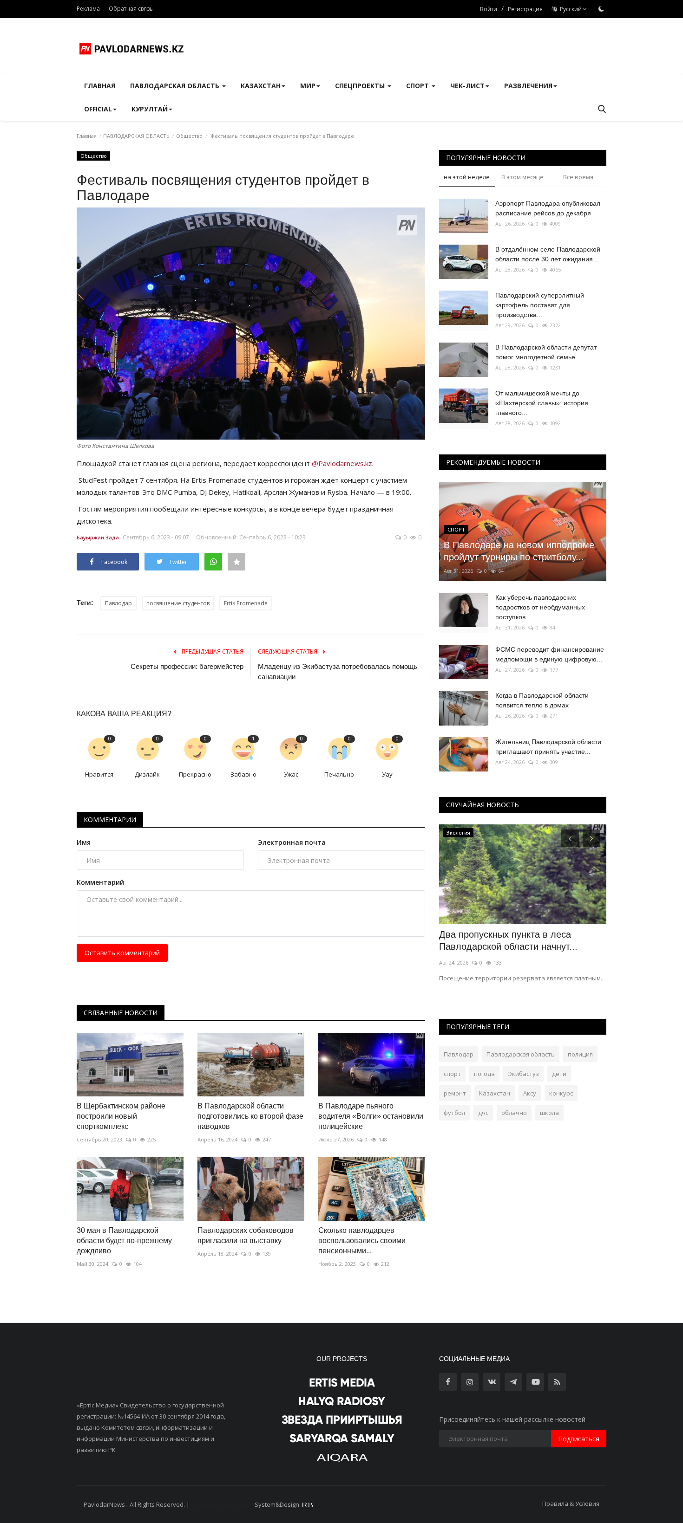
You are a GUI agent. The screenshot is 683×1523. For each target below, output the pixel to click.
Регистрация (525, 9)
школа (549, 1112)
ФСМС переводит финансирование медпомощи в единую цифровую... (549, 654)
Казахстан (494, 1093)
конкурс (561, 1093)
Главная (99, 85)
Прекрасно (195, 774)
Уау (387, 774)
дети (559, 1073)
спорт (452, 1073)
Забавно (243, 774)
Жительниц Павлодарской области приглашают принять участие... (548, 746)
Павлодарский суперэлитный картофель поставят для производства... (539, 305)
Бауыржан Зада (98, 537)
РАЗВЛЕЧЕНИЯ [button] (528, 85)
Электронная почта (292, 842)
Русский (569, 9)
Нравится (99, 774)
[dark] (601, 9)
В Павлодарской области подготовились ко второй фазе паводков (250, 1116)
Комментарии (110, 819)
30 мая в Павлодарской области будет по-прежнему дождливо (124, 1240)
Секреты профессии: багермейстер (187, 666)
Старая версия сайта (222, 1504)
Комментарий (100, 882)
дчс (483, 1112)
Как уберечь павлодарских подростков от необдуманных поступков (540, 607)
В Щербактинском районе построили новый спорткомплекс (121, 1116)
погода (484, 1073)
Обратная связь (131, 9)
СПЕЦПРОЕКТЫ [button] (361, 85)
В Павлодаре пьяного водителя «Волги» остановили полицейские (370, 1116)
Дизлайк (147, 774)
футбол (454, 1112)
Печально (339, 774)
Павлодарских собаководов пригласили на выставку (245, 1235)
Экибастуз (523, 1073)
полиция (580, 1054)
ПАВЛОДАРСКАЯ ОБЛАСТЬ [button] (175, 85)
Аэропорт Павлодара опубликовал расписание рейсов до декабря (547, 208)
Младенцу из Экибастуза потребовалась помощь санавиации (337, 671)
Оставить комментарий (122, 952)
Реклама (88, 9)
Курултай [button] (149, 108)
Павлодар (118, 603)
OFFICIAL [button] (98, 108)
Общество (189, 135)
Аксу (529, 1093)
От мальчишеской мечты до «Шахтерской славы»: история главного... (541, 402)
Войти (488, 9)
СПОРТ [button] (418, 85)
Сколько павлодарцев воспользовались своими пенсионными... (362, 1240)
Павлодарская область (520, 1054)
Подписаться (578, 1438)
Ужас (291, 774)
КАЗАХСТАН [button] (261, 85)
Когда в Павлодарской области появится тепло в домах (542, 700)
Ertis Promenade (246, 603)
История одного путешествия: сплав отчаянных (518, 940)
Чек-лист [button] (467, 85)
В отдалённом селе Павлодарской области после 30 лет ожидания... (547, 254)
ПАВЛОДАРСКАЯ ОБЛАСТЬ (136, 135)
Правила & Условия (570, 1503)
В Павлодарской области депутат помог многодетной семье (546, 352)
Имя (84, 842)
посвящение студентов (178, 603)
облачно (514, 1112)
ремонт (455, 1093)
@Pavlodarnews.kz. (343, 463)
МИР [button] (307, 85)
